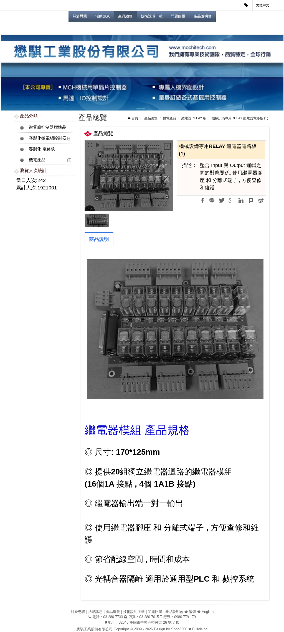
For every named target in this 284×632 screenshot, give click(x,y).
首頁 (134, 118)
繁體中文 (262, 5)
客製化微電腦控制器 (47, 138)
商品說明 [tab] (99, 239)
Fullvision (199, 629)
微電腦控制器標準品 (47, 127)
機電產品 (37, 159)
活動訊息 (102, 16)
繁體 (192, 612)
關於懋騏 (80, 16)
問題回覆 (178, 16)
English (208, 612)
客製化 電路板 (42, 149)
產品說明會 (203, 16)
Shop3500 (179, 629)
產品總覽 (125, 16)
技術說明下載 (152, 16)
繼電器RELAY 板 (193, 118)
